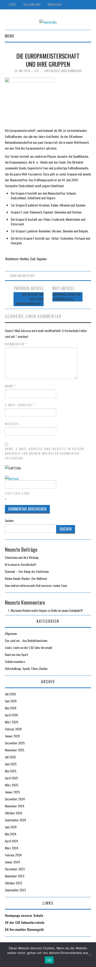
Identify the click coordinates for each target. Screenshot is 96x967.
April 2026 (11, 714)
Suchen (9, 520)
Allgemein (11, 633)
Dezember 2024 (15, 798)
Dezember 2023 (15, 868)
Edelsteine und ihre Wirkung (22, 557)
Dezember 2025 (15, 742)
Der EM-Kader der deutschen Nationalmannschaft (30, 299)
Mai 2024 (10, 833)
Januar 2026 (12, 735)
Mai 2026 (10, 707)
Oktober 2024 (13, 812)
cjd (36, 71)
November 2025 (14, 749)
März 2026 (11, 721)
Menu (9, 36)
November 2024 (14, 805)
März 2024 (11, 847)
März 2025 (11, 784)
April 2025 (11, 777)
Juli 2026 (10, 693)
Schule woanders (15, 661)
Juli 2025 (10, 756)
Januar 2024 (12, 861)
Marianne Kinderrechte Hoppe (29, 610)
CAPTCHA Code (17, 493)
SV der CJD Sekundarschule (24, 922)
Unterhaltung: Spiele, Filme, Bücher (26, 668)
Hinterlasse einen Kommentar (63, 71)
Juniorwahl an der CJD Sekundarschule (66, 296)
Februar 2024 (13, 854)
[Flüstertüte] (48, 21)
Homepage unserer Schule (24, 915)
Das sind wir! (32, 4)
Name (11, 386)
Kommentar (16, 344)
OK (49, 960)
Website (12, 423)
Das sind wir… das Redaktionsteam (26, 640)
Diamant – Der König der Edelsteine (27, 571)
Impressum (54, 4)
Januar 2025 (12, 791)
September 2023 (15, 889)
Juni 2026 (11, 700)
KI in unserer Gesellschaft (20, 564)
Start (12, 4)
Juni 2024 (11, 826)
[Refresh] (11, 478)
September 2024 (15, 819)
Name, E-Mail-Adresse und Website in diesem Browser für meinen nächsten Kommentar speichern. (44, 453)
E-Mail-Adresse (20, 405)
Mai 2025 (10, 770)
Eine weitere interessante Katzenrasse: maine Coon (36, 585)
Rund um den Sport (22, 275)
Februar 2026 (13, 728)
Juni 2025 (11, 763)
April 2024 (11, 840)
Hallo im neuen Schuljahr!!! (66, 610)
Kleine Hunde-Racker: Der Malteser (26, 578)
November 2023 (14, 875)
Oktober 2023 (13, 882)
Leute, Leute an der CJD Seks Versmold (28, 647)
